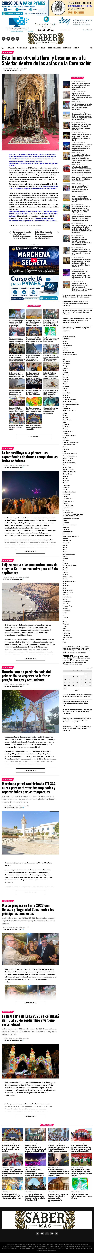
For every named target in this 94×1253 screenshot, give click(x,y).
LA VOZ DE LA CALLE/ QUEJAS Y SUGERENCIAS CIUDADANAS (73, 515)
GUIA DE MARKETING (69, 472)
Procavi (65, 572)
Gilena (65, 465)
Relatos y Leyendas (69, 581)
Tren (85, 662)
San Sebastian (67, 597)
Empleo (65, 429)
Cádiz (82, 648)
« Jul (76, 690)
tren (64, 615)
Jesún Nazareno (68, 499)
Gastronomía (67, 460)
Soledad (39, 225)
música (80, 656)
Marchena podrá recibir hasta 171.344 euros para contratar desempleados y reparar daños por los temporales (77, 320)
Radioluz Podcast (22, 48)
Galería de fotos (68, 458)
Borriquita (66, 366)
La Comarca (66, 510)
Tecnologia (66, 610)
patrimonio (87, 658)
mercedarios (67, 541)
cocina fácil (66, 393)
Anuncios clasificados (70, 354)
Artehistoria (66, 363)
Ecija (64, 422)
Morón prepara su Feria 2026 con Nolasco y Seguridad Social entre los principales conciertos (77, 329)
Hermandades (67, 48)
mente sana (66, 534)
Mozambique (67, 543)
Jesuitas (65, 496)
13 (77, 679)
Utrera (65, 622)
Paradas (65, 563)
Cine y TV (66, 386)
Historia (65, 476)
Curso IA (76, 48)
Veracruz (66, 624)
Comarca (65, 395)
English (65, 438)
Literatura (66, 523)
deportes (87, 648)
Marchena (68, 656)
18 (69, 682)
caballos (65, 368)
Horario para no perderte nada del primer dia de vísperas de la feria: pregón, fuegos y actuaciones (77, 312)
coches (65, 388)
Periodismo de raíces (70, 565)
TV (64, 619)
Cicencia (65, 381)
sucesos (80, 662)
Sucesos (65, 608)
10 (65, 679)
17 (65, 682)
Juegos (65, 503)
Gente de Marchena (69, 463)
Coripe (65, 406)
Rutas (43, 48)
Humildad (66, 481)
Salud (86, 660)
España (74, 649)
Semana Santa (67, 662)
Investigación (67, 494)
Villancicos (66, 635)
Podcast (65, 568)
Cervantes (66, 379)
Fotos (64, 451)
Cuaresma (72, 648)
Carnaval (65, 377)
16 (90, 679)
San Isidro (66, 595)
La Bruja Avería (67, 508)
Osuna (65, 561)
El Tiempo (66, 426)
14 (81, 679)
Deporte (65, 418)
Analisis (65, 350)
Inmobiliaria (66, 485)
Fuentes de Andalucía (68, 651)
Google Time (67, 467)
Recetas (65, 579)
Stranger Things (68, 606)
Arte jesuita (66, 361)
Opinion (65, 556)
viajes (80, 664)
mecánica (66, 529)
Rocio (64, 583)
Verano (65, 626)
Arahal (65, 357)
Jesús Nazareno (81, 652)
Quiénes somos (34, 48)
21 (81, 682)
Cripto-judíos (67, 408)
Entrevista (66, 440)
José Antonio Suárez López (13, 70)
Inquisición (66, 487)
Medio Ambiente (68, 531)
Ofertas (65, 552)
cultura (77, 648)
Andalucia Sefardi (68, 352)
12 (73, 679)
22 (86, 682)
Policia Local (66, 660)
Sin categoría (67, 601)
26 (73, 685)
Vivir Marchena (67, 637)
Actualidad (11, 48)
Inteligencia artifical (69, 492)
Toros (65, 613)
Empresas (66, 433)
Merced (65, 538)
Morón (75, 656)
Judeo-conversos (68, 501)
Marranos (66, 527)
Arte (64, 359)
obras (64, 658)
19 (73, 682)
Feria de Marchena (69, 445)
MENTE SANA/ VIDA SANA (71, 536)
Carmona (66, 375)
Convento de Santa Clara (71, 404)
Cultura (65, 415)
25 (69, 685)
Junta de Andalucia (67, 654)
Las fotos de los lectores (71, 518)
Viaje (64, 628)
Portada (32, 225)
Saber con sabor (68, 592)
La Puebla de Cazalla (78, 654)
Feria (78, 649)
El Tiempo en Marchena (54, 48)
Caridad (65, 372)
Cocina (65, 390)
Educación (66, 424)
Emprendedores (68, 431)
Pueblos (65, 574)
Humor (65, 483)
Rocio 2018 (66, 586)
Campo (65, 370)
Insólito (65, 490)
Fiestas (65, 447)
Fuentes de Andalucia (70, 454)
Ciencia (65, 384)
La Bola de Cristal (68, 505)
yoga (64, 642)
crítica (65, 413)
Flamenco (66, 449)
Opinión (65, 559)
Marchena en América (70, 525)
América (65, 348)
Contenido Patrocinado (70, 402)
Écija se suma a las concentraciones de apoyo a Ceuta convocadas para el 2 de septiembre (75, 303)
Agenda (65, 343)
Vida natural (66, 631)
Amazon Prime (67, 345)
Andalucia (71, 647)
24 (65, 685)
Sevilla (65, 599)
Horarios (65, 478)
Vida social (66, 633)
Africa (65, 341)
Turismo (65, 617)
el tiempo (69, 649)
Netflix (65, 550)
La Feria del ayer (68, 512)
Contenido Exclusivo (69, 399)
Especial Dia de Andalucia (71, 442)
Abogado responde (69, 336)
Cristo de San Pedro (69, 411)
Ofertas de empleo (69, 554)
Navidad (65, 547)
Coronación (24, 225)
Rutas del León (67, 590)
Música (65, 545)
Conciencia (66, 397)
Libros (65, 520)
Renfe (82, 660)
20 (77, 682)
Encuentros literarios (69, 436)
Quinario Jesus (68, 577)
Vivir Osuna (66, 640)
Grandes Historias (68, 469)
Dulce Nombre (67, 420)
